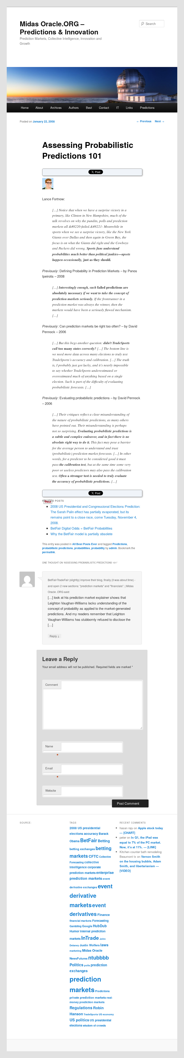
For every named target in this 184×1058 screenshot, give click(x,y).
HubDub (100, 925)
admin (113, 548)
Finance (103, 914)
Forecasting (100, 920)
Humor (74, 931)
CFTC (94, 856)
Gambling (75, 926)
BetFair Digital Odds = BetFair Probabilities (81, 528)
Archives (56, 107)
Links (129, 107)
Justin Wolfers (90, 945)
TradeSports (91, 1014)
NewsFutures (79, 958)
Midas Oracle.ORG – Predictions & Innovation (59, 27)
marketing (75, 950)
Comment (51, 684)
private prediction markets (88, 997)
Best (89, 107)
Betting (104, 840)
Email (52, 769)
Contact (104, 107)
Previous (144, 121)
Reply (54, 636)
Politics (76, 964)
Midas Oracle (92, 950)
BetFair (88, 840)
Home (24, 107)
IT (117, 107)
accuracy (91, 833)
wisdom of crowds (94, 1025)
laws (104, 944)
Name (52, 747)
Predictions (147, 107)
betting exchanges (82, 849)
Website (50, 790)
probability (98, 548)
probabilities (82, 548)
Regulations (81, 1007)
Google (87, 926)
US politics (79, 1019)
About (39, 107)
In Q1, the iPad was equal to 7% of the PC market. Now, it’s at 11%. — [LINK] (140, 842)
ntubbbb (98, 957)
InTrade (90, 937)
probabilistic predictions (57, 548)
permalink (48, 552)
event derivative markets (91, 895)
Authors (74, 107)
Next (159, 121)
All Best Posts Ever (84, 544)
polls (87, 965)
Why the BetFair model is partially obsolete (81, 533)
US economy (106, 1014)
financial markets (81, 921)
